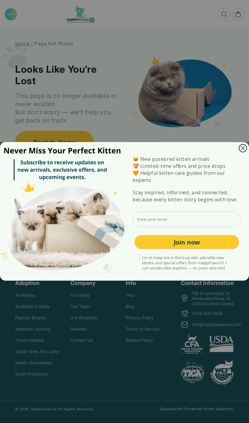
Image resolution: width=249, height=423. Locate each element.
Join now (187, 242)
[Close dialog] (243, 148)
